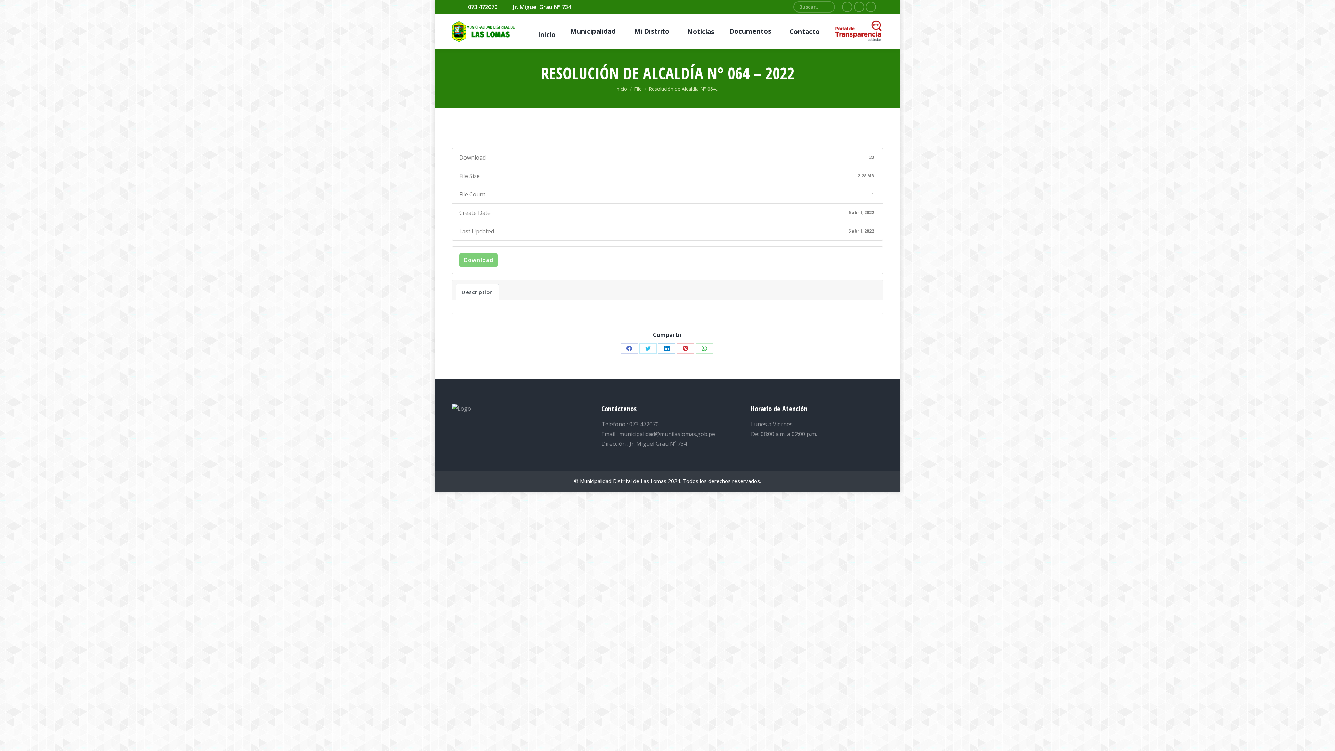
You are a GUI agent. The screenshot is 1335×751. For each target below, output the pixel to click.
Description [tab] (477, 292)
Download (478, 260)
